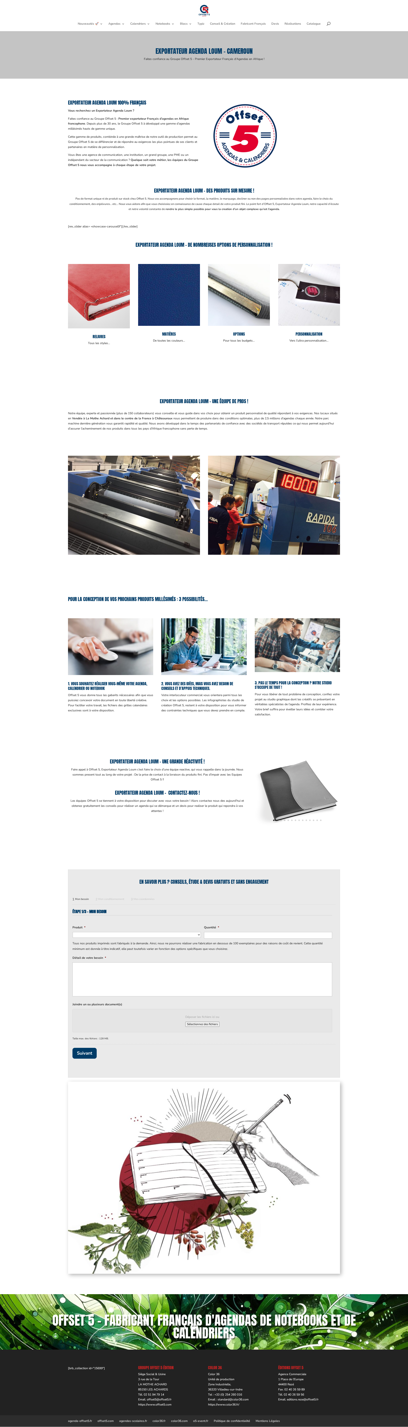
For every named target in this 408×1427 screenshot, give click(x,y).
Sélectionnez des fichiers (202, 1024)
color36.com (179, 1421)
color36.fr (159, 1421)
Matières (169, 334)
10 (306, 820)
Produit (78, 927)
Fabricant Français (253, 24)
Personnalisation (309, 334)
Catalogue (314, 24)
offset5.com (106, 1421)
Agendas (114, 24)
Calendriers (138, 24)
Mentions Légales (268, 1421)
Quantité (211, 927)
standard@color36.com (233, 1399)
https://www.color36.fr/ (223, 1405)
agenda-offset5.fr (80, 1421)
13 (317, 820)
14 (321, 820)
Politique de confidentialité (232, 1421)
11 (310, 820)
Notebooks (163, 24)
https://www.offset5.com (154, 1405)
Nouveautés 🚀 (88, 24)
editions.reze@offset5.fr (303, 1399)
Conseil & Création (222, 24)
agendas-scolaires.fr (133, 1421)
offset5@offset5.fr (159, 1399)
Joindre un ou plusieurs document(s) (97, 1004)
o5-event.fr (200, 1421)
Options (239, 334)
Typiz (200, 24)
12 (313, 820)
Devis (275, 24)
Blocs (184, 24)
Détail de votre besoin (89, 958)
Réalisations (293, 24)
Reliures (99, 336)
